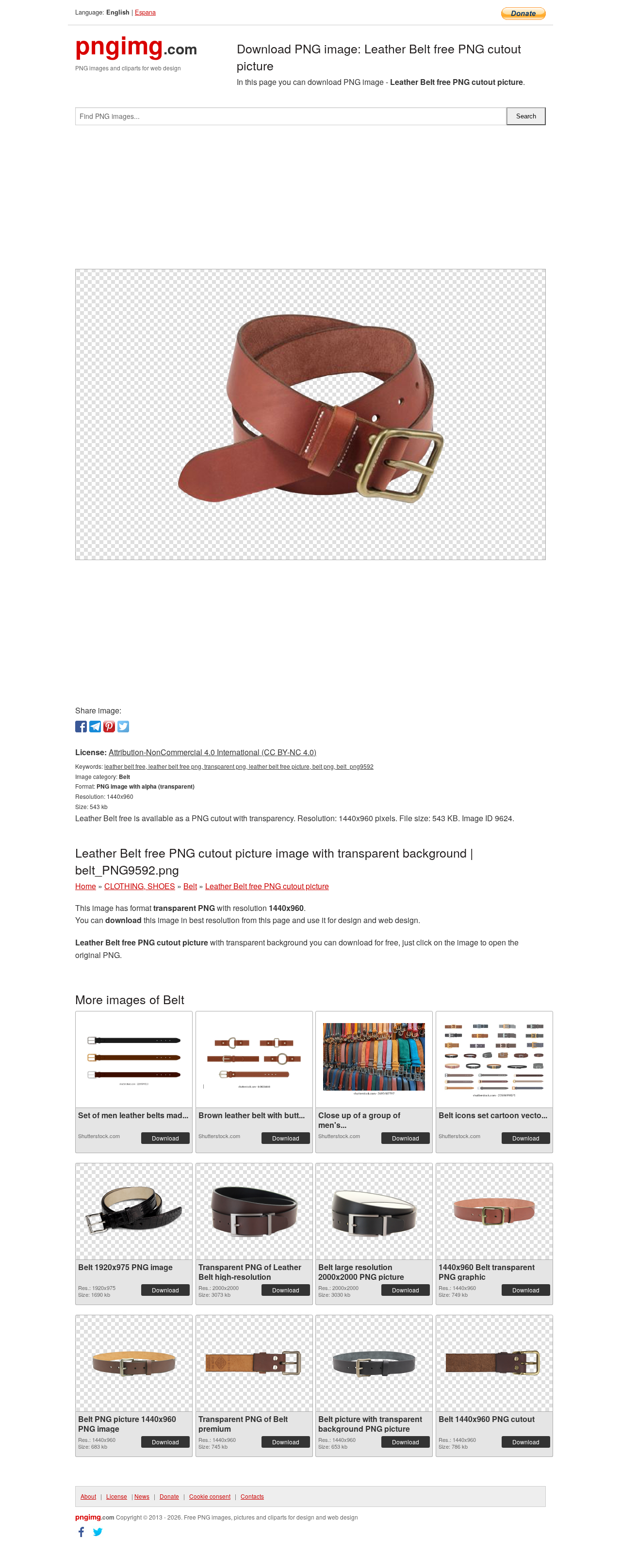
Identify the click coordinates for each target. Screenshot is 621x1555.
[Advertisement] (310, 201)
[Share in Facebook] (81, 726)
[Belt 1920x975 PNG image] (133, 1211)
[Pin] (109, 726)
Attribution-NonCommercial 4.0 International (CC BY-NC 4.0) (212, 752)
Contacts (252, 1496)
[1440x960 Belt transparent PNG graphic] (494, 1211)
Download (165, 1138)
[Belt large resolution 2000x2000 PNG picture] (374, 1211)
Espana (145, 12)
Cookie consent (209, 1496)
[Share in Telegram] (95, 726)
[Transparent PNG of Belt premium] (254, 1363)
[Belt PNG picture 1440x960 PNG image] (133, 1363)
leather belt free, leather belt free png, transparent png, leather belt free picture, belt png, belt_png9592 (239, 766)
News (141, 1496)
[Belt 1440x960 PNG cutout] (494, 1363)
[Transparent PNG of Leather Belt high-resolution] (254, 1211)
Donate (169, 1496)
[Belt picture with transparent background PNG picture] (374, 1363)
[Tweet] (123, 726)
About (88, 1496)
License (116, 1496)
